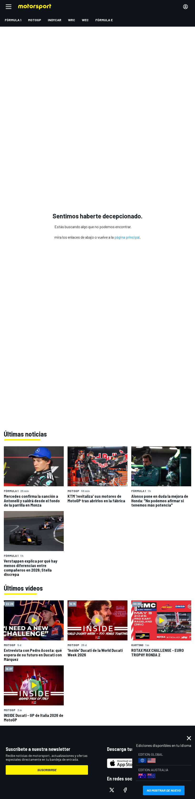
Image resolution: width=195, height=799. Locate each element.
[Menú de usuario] (185, 6)
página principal (127, 237)
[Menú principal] (8, 6)
